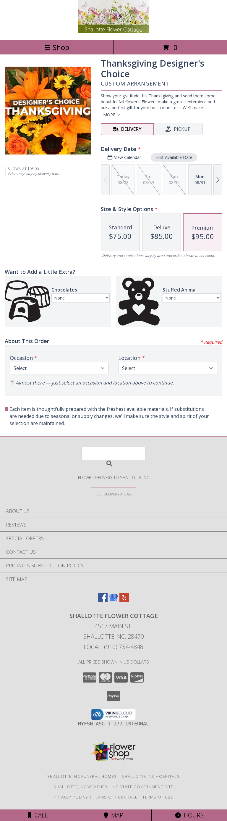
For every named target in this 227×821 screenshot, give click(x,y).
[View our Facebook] (103, 600)
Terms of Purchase (115, 797)
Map (115, 815)
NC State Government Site (143, 786)
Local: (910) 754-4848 (113, 647)
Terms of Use (157, 797)
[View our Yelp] (124, 600)
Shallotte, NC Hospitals (151, 776)
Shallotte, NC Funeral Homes (82, 776)
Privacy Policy (71, 797)
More (109, 114)
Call (40, 815)
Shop (61, 47)
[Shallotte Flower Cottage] (113, 31)
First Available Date (173, 157)
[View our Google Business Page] (113, 600)
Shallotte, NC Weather (80, 786)
